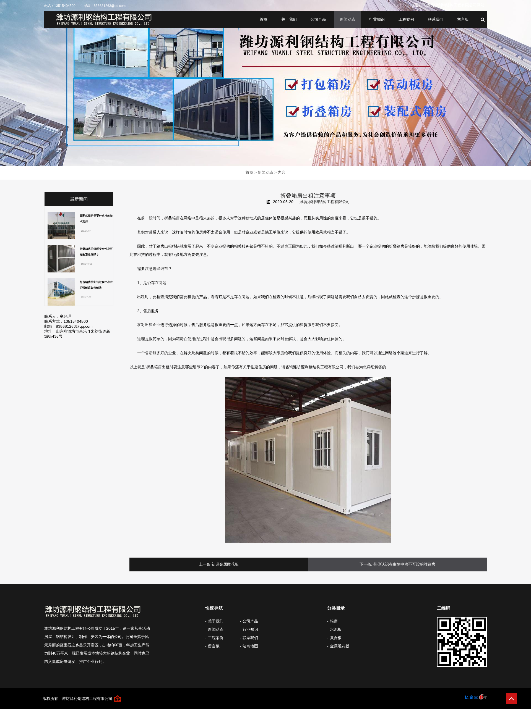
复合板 (336, 638)
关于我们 (289, 19)
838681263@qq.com (110, 6)
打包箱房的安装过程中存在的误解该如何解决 (96, 284)
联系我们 (435, 19)
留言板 (463, 19)
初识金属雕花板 (225, 564)
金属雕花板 (339, 646)
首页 (263, 19)
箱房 (334, 621)
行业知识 (377, 19)
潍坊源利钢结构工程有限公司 (325, 201)
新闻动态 (347, 19)
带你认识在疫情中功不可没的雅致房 (404, 564)
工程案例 (406, 19)
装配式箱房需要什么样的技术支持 (96, 218)
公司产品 (318, 19)
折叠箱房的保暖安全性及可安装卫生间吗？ (96, 251)
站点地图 (250, 646)
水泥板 (336, 629)
